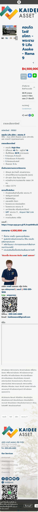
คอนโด (4, 417)
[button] (35, 12)
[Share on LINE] (32, 115)
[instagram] (6, 478)
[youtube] (10, 478)
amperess (11, 295)
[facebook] (3, 478)
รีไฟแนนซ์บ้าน (6, 468)
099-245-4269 (15, 314)
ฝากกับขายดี (6, 457)
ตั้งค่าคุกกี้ (28, 506)
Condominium (26, 109)
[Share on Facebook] (29, 115)
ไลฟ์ (11, 417)
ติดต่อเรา (23, 76)
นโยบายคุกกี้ (5, 508)
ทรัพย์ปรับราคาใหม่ (8, 461)
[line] (14, 478)
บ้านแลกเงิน (6, 472)
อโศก (16, 417)
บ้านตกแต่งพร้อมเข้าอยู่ (10, 465)
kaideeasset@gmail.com (19, 316)
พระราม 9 (24, 417)
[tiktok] (17, 478)
